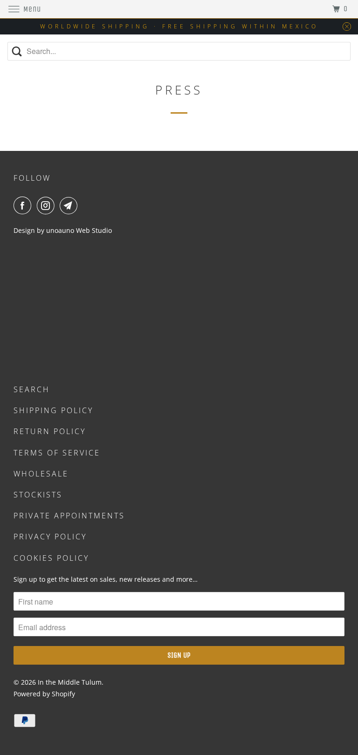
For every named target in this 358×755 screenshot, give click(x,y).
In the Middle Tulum (70, 682)
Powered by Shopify (44, 693)
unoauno (59, 230)
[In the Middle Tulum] (179, 9)
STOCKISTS (38, 495)
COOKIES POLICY (51, 558)
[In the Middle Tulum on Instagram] (47, 205)
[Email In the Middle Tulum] (70, 205)
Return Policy (50, 431)
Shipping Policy (53, 410)
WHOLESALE (41, 474)
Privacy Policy (50, 536)
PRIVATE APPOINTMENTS (69, 515)
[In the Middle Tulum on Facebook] (24, 205)
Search (32, 389)
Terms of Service (57, 453)
